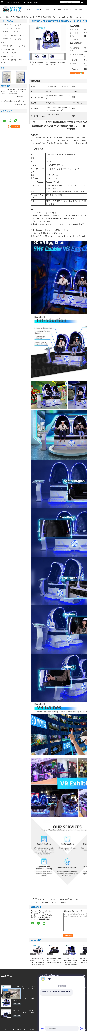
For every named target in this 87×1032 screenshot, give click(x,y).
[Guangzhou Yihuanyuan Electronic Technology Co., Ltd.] (12, 9)
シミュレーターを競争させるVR (11, 35)
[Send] (81, 1028)
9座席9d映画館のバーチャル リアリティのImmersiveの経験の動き (54, 960)
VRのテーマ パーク (7, 53)
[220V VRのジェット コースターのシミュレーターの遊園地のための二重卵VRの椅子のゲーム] (71, 949)
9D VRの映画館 (15, 17)
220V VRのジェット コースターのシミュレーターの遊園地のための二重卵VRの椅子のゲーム (70, 962)
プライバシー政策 (10, 1030)
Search (83, 2)
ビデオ (47, 9)
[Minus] (81, 978)
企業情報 (67, 9)
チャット (76, 73)
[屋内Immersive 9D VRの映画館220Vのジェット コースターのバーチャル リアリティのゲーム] (38, 949)
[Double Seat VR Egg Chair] (47, 38)
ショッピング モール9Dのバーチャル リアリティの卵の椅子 (49, 902)
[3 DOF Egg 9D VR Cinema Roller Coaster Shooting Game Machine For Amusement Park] (44, 56)
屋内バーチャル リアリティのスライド (46, 899)
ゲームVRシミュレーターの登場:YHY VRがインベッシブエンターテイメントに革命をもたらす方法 (24, 999)
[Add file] (42, 1028)
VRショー (57, 9)
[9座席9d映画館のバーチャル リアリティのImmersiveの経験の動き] (54, 949)
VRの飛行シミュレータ (8, 42)
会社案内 (78, 9)
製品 (37, 9)
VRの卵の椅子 (5, 56)
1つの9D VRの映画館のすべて (68, 899)
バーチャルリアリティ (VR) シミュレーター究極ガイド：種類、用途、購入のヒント (24, 1011)
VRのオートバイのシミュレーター (11, 46)
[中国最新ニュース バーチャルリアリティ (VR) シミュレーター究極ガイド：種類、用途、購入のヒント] (6, 1014)
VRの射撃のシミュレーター (9, 39)
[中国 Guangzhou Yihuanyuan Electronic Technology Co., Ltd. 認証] (7, 77)
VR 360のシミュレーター (9, 32)
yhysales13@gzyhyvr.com (12, 2)
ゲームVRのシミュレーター (9, 25)
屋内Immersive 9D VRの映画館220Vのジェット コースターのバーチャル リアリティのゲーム (37, 961)
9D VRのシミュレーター (8, 28)
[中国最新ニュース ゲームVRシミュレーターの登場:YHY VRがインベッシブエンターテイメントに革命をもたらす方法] (6, 1002)
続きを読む (17, 1004)
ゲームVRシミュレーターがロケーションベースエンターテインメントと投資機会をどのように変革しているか (24, 987)
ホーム (29, 9)
